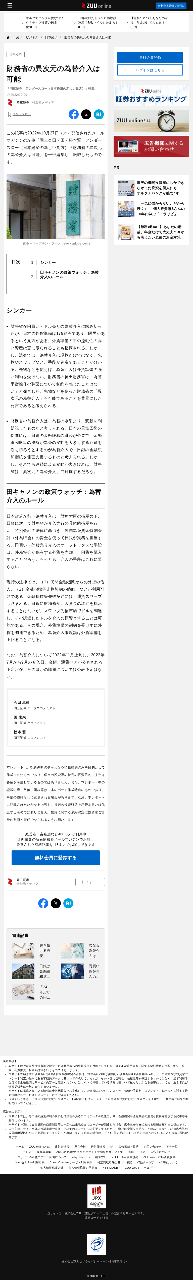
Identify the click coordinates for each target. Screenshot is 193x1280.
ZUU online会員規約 (125, 1157)
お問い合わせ (152, 1146)
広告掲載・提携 (128, 1146)
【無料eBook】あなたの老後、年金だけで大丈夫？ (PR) (149, 22)
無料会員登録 (150, 57)
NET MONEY (111, 1167)
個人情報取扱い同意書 (83, 1167)
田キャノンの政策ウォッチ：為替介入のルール (69, 274)
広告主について (161, 1151)
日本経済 (15, 54)
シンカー (48, 262)
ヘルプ (148, 1167)
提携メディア (137, 1151)
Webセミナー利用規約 (30, 1162)
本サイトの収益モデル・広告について (42, 1157)
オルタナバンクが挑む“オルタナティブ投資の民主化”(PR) (45, 22)
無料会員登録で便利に (171, 5)
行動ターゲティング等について (157, 1162)
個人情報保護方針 (52, 1167)
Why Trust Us (81, 1157)
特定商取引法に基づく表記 (115, 1162)
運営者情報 (62, 1146)
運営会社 (80, 1146)
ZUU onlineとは (39, 1146)
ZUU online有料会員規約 (159, 1157)
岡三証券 (23, 102)
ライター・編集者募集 (36, 1151)
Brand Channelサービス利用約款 (71, 1162)
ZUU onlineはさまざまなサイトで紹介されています (89, 1151)
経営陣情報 (98, 1146)
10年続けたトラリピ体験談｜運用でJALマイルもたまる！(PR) (99, 22)
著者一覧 (172, 1146)
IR (111, 1146)
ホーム (20, 1146)
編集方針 (101, 1157)
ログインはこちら (150, 70)
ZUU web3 (132, 1167)
